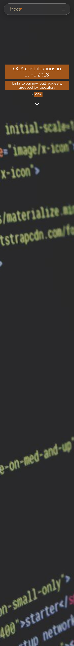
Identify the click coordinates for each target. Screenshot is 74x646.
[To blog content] (37, 104)
